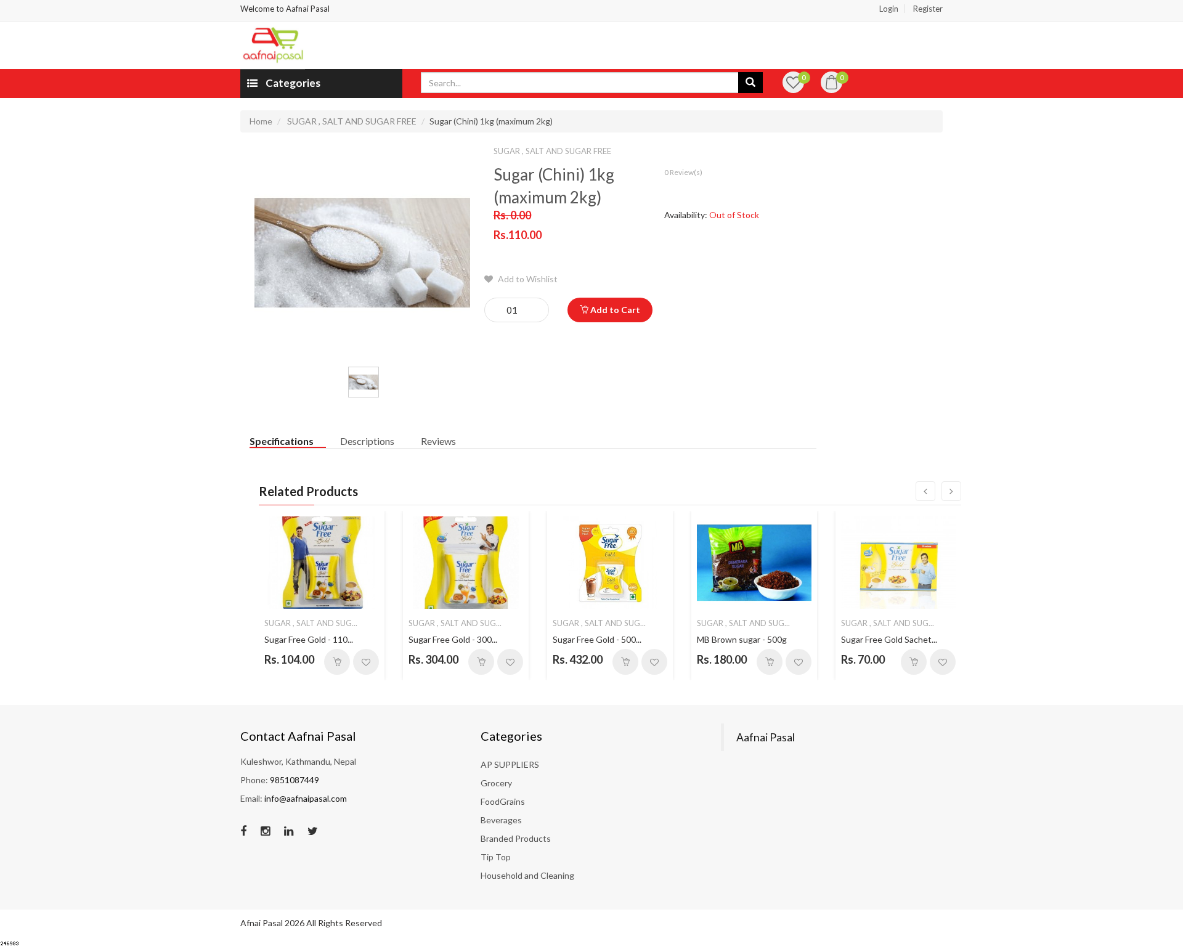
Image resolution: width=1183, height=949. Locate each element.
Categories (292, 82)
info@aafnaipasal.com (305, 798)
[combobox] (580, 82)
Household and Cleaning (527, 875)
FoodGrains (503, 801)
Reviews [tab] (438, 441)
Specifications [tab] (282, 441)
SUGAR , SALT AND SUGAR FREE (352, 121)
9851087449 (294, 780)
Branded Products (516, 838)
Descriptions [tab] (367, 441)
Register (928, 9)
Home (261, 121)
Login (888, 9)
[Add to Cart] (337, 662)
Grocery (496, 783)
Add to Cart (614, 309)
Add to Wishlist (527, 279)
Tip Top (496, 857)
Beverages (501, 820)
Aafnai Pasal (765, 737)
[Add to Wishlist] (366, 662)
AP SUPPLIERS (510, 764)
